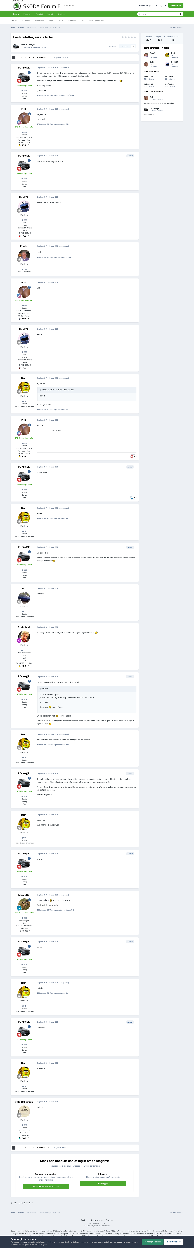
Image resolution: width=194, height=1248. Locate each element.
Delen (113, 46)
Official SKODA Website (114, 1231)
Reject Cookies (174, 1242)
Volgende (41, 58)
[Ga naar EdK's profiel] (24, 118)
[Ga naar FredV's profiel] (24, 255)
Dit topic (171, 14)
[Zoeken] (180, 14)
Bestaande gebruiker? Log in (152, 5)
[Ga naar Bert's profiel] (24, 387)
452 (25, 220)
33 (25, 611)
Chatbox (61, 14)
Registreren (176, 5)
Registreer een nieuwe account (46, 1186)
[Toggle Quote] (41, 390)
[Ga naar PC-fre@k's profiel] (16, 46)
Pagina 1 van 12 (60, 58)
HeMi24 (23, 197)
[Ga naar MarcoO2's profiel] (24, 904)
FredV (23, 246)
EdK (23, 109)
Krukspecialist (43, 900)
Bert (23, 378)
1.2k (25, 269)
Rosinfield (24, 627)
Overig (16, 14)
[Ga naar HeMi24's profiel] (24, 206)
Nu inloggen (103, 1184)
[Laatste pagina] (49, 57)
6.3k (25, 918)
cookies (24, 1242)
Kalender (26, 21)
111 (25, 401)
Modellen (27, 14)
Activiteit (39, 14)
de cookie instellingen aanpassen (109, 1242)
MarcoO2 (23, 895)
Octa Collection (24, 1102)
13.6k (25, 650)
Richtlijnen (72, 21)
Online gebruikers (96, 21)
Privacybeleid (97, 1220)
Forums (14, 21)
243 (25, 1125)
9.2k (25, 91)
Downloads (39, 21)
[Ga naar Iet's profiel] (24, 598)
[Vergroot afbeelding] (121, 81)
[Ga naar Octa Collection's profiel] (24, 1111)
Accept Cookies (153, 1242)
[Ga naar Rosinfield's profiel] (24, 636)
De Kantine (41, 47)
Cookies (109, 1220)
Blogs (51, 21)
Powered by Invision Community (97, 1226)
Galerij (60, 21)
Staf (82, 21)
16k (25, 132)
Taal (83, 1220)
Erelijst (50, 14)
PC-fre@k (30, 45)
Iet (23, 588)
